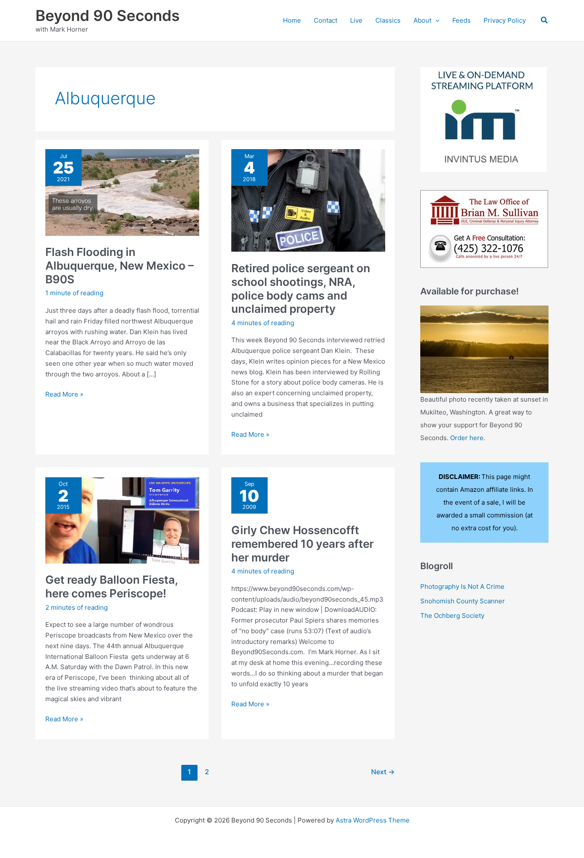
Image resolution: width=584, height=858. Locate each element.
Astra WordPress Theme (373, 820)
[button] (435, 20)
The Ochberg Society (452, 615)
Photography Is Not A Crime (462, 586)
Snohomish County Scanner (462, 601)
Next (383, 772)
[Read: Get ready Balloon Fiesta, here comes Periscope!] (122, 520)
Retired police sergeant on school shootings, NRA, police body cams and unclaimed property (300, 289)
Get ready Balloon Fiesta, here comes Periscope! (111, 586)
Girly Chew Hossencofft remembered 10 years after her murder (302, 543)
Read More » (64, 395)
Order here (467, 438)
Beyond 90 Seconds (107, 15)
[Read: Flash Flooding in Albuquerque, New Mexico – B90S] (122, 192)
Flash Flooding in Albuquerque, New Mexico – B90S (119, 265)
